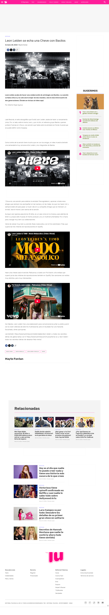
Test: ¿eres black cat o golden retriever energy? (90, 112)
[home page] (5, 2)
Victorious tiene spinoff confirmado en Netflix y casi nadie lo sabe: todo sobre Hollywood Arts (51, 493)
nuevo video (9, 351)
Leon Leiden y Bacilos (33, 351)
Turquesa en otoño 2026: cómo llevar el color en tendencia (91, 136)
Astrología (84, 2)
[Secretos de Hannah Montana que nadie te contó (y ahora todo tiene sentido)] (25, 533)
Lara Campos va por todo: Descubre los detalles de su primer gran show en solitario (51, 514)
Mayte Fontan (23, 45)
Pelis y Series (53, 2)
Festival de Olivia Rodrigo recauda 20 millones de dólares (91, 120)
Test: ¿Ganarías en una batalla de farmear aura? (90, 153)
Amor (76, 2)
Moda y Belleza (66, 2)
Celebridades (41, 2)
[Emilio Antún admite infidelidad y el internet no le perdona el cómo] (44, 422)
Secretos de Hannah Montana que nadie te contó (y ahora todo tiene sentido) (51, 533)
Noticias (7, 36)
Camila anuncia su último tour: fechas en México (91, 128)
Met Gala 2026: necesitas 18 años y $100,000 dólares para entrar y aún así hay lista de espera (23, 435)
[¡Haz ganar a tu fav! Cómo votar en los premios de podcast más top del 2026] (64, 422)
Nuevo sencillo (20, 351)
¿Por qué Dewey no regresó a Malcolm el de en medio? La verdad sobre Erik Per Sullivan (85, 434)
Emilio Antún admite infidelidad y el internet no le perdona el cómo (44, 433)
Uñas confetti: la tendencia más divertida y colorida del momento (91, 145)
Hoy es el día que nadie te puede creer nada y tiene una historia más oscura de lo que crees (51, 472)
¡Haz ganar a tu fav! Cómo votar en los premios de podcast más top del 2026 (63, 434)
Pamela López (26, 441)
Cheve (43, 351)
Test (33, 2)
